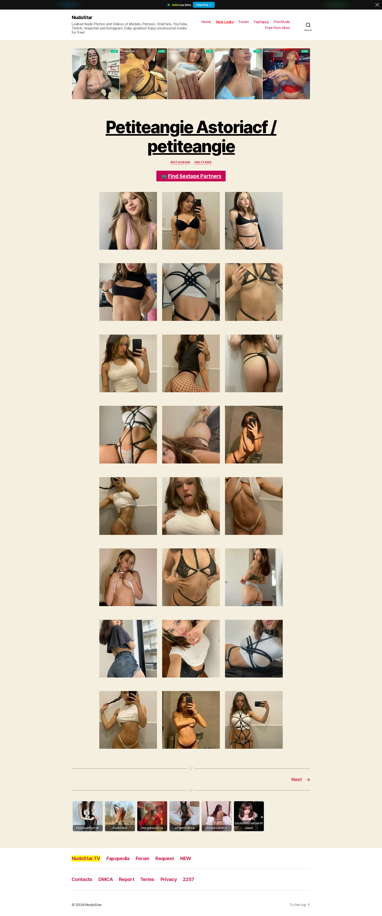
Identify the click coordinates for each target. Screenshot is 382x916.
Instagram (180, 162)
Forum (244, 22)
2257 (188, 879)
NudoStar (82, 17)
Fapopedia (118, 858)
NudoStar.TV (86, 858)
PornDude (282, 22)
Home (206, 22)
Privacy (168, 879)
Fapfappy (261, 22)
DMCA (105, 879)
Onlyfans (202, 162)
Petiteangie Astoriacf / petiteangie (191, 136)
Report (126, 879)
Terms (147, 879)
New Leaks (225, 22)
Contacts (82, 879)
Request (164, 858)
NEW (185, 858)
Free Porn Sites (277, 28)
